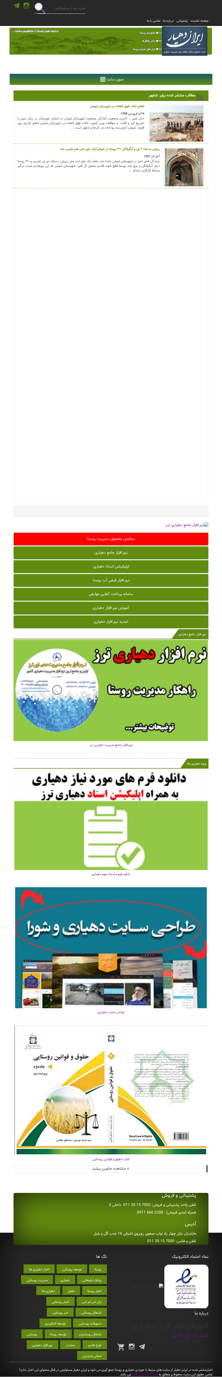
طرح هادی (95, 1345)
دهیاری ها (48, 1291)
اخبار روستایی (60, 1301)
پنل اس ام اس (92, 1301)
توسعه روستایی (72, 1269)
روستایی (32, 1334)
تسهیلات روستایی (90, 1323)
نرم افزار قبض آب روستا (111, 580)
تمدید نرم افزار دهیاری (111, 622)
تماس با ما (153, 20)
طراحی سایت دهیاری (111, 1012)
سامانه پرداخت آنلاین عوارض (111, 594)
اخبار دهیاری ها (39, 1269)
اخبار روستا (94, 1291)
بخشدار (70, 1345)
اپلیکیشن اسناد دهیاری (111, 566)
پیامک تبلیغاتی (92, 1280)
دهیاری (65, 1280)
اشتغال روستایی (91, 1312)
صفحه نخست (199, 20)
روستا (98, 1269)
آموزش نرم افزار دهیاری (111, 608)
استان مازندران (92, 1356)
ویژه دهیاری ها (196, 763)
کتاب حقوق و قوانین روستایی (111, 1159)
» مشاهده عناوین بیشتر (110, 1169)
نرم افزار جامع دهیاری (111, 553)
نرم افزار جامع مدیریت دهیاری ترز (111, 745)
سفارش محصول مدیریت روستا (111, 539)
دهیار (71, 1291)
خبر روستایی (60, 1312)
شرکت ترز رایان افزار (144, 1374)
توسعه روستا (58, 1334)
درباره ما (168, 20)
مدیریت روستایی (37, 1280)
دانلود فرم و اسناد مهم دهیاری (111, 874)
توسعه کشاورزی (55, 1323)
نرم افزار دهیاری (42, 1345)
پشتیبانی (182, 20)
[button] (115, 79)
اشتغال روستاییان (90, 1334)
